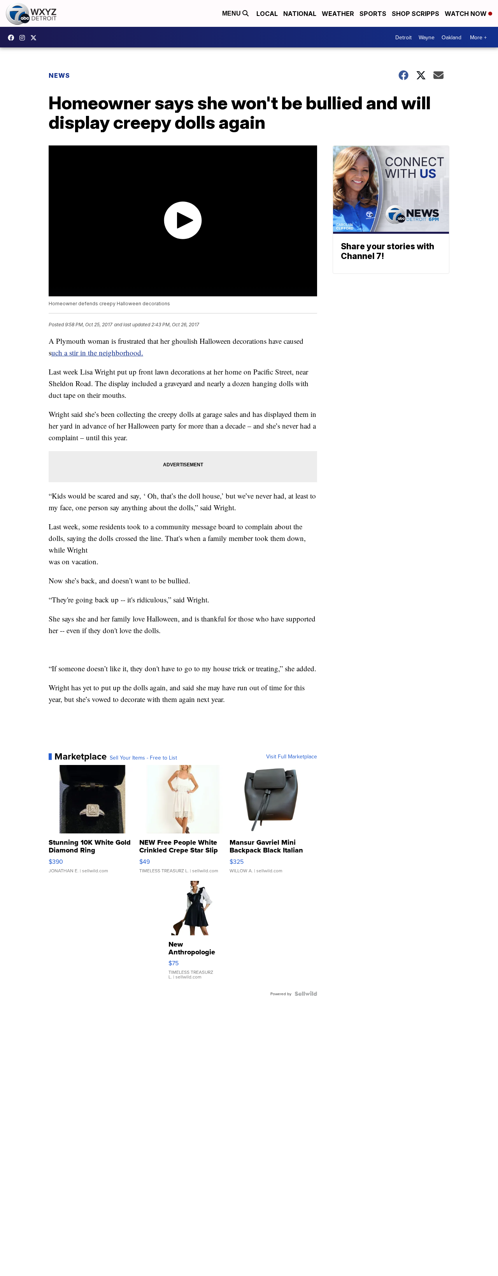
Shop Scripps (415, 14)
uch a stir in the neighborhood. (97, 352)
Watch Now (466, 14)
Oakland (451, 37)
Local (267, 14)
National (299, 14)
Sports (372, 14)
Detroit (403, 37)
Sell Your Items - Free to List (143, 757)
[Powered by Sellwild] (306, 993)
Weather (338, 14)
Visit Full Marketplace (291, 756)
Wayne (427, 37)
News (59, 75)
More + (478, 37)
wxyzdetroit (13, 38)
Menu (232, 13)
